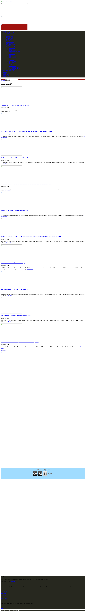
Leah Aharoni (11, 58)
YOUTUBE (3, 595)
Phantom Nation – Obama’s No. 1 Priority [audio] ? (15, 289)
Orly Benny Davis (12, 61)
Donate (4, 73)
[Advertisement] (43, 380)
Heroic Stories (12, 69)
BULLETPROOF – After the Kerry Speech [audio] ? (15, 105)
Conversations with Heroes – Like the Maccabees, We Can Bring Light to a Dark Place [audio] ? (27, 131)
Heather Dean (12, 55)
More (2, 608)
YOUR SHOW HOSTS (8, 32)
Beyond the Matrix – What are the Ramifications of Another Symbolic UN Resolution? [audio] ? (27, 184)
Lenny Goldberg (9, 43)
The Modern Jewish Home (14, 68)
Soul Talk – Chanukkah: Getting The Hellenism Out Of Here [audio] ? (20, 342)
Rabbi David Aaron (10, 42)
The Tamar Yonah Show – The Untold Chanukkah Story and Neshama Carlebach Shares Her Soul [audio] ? (31, 236)
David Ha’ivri (12, 52)
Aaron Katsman (12, 48)
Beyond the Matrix (13, 50)
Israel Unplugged (12, 57)
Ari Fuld (10, 49)
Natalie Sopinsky (9, 40)
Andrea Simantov (9, 37)
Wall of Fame (6, 74)
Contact (5, 72)
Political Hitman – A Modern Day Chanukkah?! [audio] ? (17, 315)
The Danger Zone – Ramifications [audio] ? (13, 263)
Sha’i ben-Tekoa (9, 38)
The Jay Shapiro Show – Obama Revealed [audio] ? (15, 210)
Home (4, 31)
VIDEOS (5, 76)
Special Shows (9, 45)
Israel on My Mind (13, 56)
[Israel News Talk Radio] (43, 1)
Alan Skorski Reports (10, 44)
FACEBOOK (4, 591)
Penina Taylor (12, 62)
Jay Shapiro (8, 34)
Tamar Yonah (9, 33)
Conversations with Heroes (14, 51)
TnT (9, 63)
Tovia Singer (11, 64)
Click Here (13, 581)
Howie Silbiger (9, 39)
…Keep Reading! (7, 190)
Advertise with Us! (7, 75)
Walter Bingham (9, 36)
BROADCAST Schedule (8, 70)
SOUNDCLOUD (4, 598)
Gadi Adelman (12, 54)
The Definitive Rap (13, 66)
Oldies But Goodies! (10, 46)
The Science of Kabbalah (14, 67)
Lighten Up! (11, 60)
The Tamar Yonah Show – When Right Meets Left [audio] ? (17, 157)
